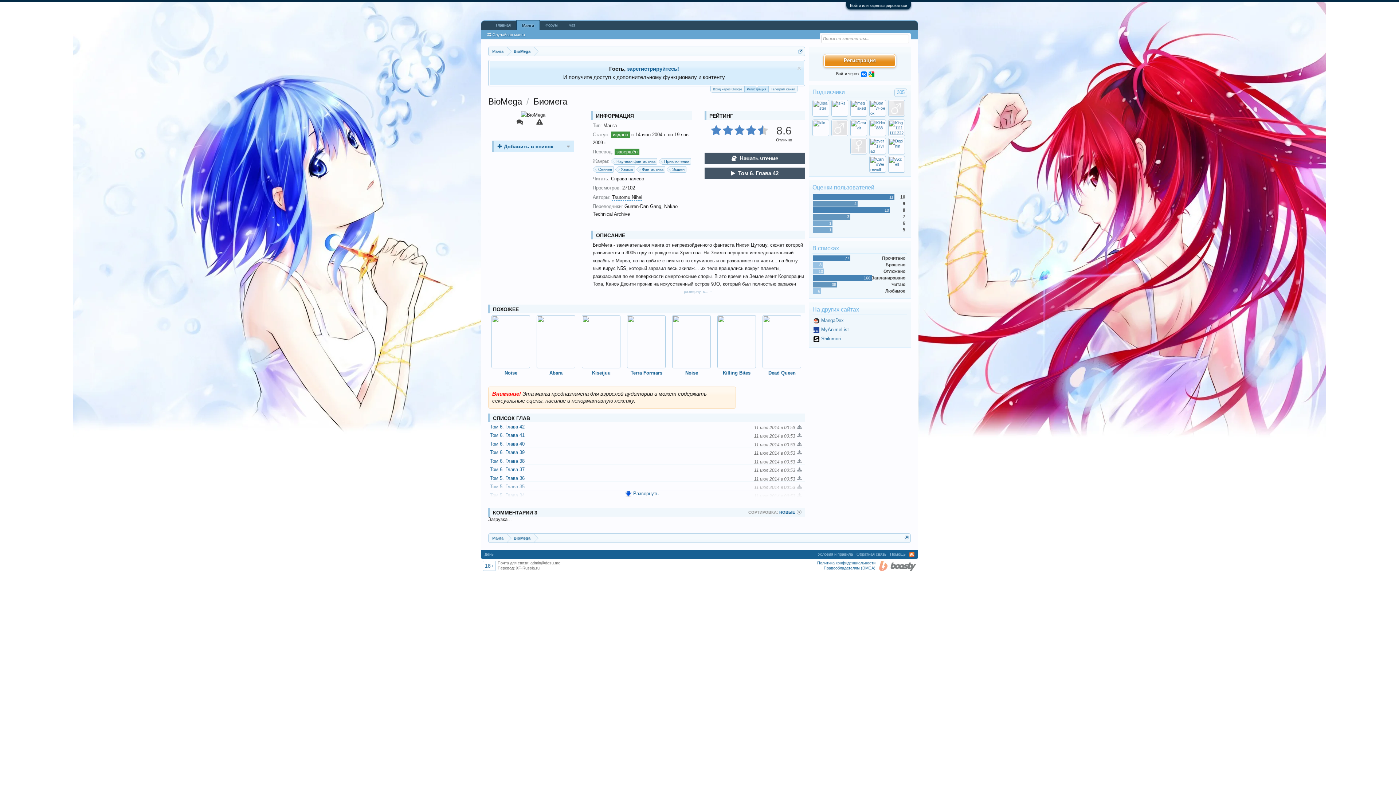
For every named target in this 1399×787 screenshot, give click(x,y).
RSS (911, 554)
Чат (572, 25)
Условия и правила (835, 554)
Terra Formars (646, 373)
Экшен (678, 169)
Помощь (898, 554)
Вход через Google (727, 89)
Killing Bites (737, 373)
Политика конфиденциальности (846, 563)
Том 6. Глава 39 (507, 452)
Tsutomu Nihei (627, 197)
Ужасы (627, 169)
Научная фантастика (635, 161)
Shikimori (831, 338)
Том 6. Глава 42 (758, 173)
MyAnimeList (835, 329)
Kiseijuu (601, 373)
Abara (556, 373)
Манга (528, 25)
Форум (551, 25)
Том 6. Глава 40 (507, 444)
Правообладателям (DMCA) (849, 568)
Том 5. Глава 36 (507, 478)
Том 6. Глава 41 (507, 435)
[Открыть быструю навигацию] (800, 51)
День (489, 554)
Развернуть (646, 493)
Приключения (676, 161)
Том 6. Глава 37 (507, 469)
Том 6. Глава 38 (507, 461)
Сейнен (605, 169)
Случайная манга (509, 34)
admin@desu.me (545, 563)
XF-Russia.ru (528, 568)
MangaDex (832, 320)
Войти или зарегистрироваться (878, 5)
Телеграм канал (783, 89)
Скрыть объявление (799, 68)
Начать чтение (759, 158)
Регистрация (756, 89)
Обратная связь (871, 554)
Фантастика (652, 169)
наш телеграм (664, 69)
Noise (511, 373)
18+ (489, 566)
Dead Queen (782, 373)
